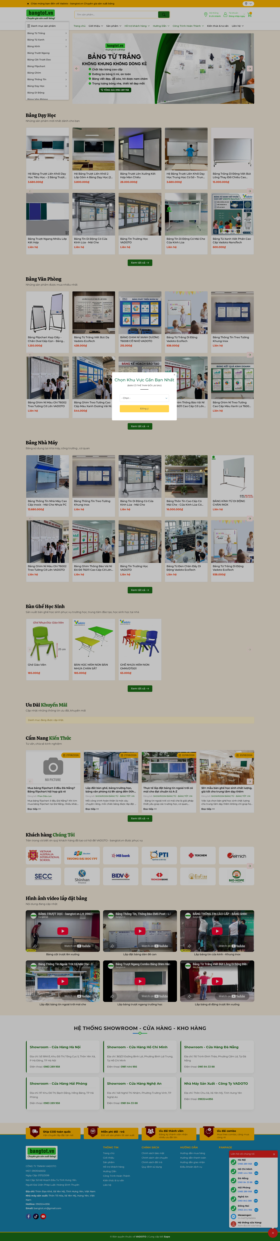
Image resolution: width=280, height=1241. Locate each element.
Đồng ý (144, 408)
